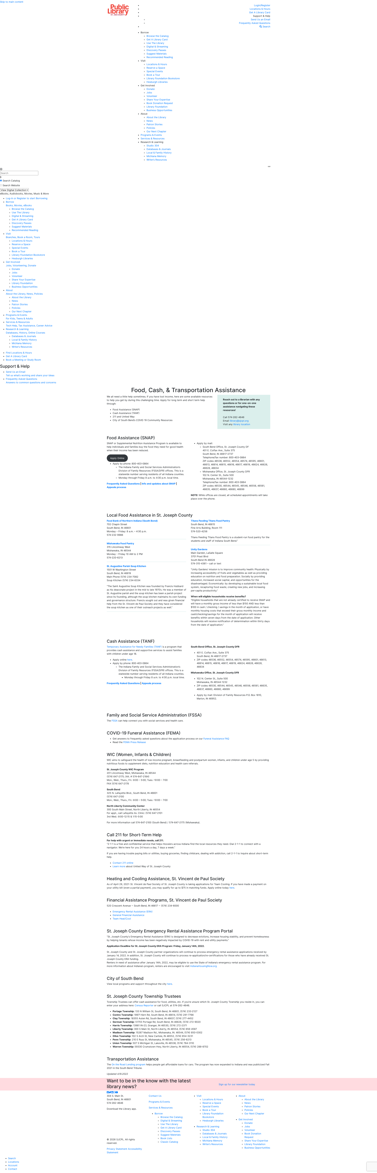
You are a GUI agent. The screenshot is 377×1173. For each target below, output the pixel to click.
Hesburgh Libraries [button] (157, 81)
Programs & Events (159, 1101)
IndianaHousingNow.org (203, 966)
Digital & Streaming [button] (157, 46)
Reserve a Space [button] (156, 67)
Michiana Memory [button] (156, 156)
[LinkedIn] (112, 1092)
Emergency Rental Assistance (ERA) (133, 911)
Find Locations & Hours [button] (19, 352)
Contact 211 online (123, 862)
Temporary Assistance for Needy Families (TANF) (134, 646)
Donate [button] (151, 88)
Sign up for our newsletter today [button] (237, 1084)
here (129, 659)
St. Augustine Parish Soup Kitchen (126, 566)
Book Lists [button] (166, 1138)
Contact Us (155, 1095)
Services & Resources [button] (152, 138)
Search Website (11, 185)
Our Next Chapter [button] (156, 131)
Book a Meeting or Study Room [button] (23, 359)
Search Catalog (11, 180)
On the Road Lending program (128, 1064)
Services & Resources (161, 1107)
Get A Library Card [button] (157, 39)
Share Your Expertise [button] (158, 99)
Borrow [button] (145, 32)
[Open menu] (269, 166)
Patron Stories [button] (154, 124)
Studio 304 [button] (153, 145)
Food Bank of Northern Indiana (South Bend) (132, 520)
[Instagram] (114, 1092)
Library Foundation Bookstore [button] (163, 78)
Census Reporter (144, 1005)
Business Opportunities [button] (159, 110)
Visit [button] (143, 60)
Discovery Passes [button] (156, 50)
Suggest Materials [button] (157, 53)
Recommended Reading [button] (160, 57)
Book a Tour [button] (153, 74)
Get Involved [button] (148, 85)
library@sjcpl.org (239, 420)
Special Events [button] (155, 71)
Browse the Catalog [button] (158, 35)
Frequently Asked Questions (123, 483)
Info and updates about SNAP (158, 483)
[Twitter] (110, 1092)
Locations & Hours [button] (157, 64)
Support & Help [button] (261, 15)
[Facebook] (108, 1092)
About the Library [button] (156, 117)
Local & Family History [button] (159, 152)
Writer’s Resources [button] (157, 159)
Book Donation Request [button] (160, 103)
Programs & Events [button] (151, 134)
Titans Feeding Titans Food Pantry (210, 520)
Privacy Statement (117, 1148)
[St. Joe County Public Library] (118, 9)
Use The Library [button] (155, 43)
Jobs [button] (149, 92)
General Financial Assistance (128, 915)
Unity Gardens (199, 549)
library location (241, 424)
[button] (262, 5)
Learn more (119, 866)
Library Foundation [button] (157, 106)
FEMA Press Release (134, 742)
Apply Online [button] (117, 458)
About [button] (144, 113)
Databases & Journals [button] (159, 149)
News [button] (150, 120)
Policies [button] (151, 127)
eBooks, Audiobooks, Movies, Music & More (24, 193)
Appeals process (116, 487)
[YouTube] (116, 1092)
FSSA (115, 720)
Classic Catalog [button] (169, 1141)
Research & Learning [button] (152, 142)
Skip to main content (11, 1)
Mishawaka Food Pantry (120, 543)
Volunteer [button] (152, 96)
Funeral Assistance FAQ (216, 738)
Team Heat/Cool (122, 918)
